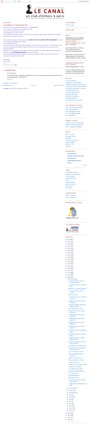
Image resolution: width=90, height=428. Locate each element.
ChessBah (68, 138)
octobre (71, 390)
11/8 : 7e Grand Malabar (72, 109)
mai (70, 401)
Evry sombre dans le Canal (75, 308)
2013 (69, 268)
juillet (70, 397)
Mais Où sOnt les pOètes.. (72, 96)
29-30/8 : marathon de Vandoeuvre (74, 125)
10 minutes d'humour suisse (73, 92)
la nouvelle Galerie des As (72, 90)
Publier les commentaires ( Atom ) (19, 88)
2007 (69, 415)
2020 (69, 252)
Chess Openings (72, 153)
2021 (69, 250)
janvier (71, 410)
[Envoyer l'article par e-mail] (15, 64)
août (70, 394)
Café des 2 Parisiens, (71, 41)
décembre (71, 279)
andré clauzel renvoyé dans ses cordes (76, 88)
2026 (69, 239)
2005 (69, 419)
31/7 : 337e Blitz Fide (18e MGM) (74, 107)
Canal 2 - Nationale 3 (71, 197)
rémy (67, 180)
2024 (69, 244)
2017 (69, 259)
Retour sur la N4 (72, 294)
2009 (69, 277)
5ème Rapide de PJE (73, 375)
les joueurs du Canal (71, 136)
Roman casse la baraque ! (75, 366)
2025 (69, 241)
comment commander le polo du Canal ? (76, 84)
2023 (69, 246)
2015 (69, 263)
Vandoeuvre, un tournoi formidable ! (77, 288)
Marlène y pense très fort (74, 357)
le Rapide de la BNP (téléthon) (76, 371)
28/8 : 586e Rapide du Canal (73, 111)
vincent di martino (70, 176)
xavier (82, 66)
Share (4, 63)
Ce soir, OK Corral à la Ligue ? (76, 351)
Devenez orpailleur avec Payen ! (76, 360)
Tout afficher (84, 165)
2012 (69, 270)
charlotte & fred (69, 144)
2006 (69, 417)
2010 (69, 274)
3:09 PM (9, 79)
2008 (69, 413)
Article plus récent (7, 85)
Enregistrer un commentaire (10, 83)
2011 (69, 272)
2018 (69, 257)
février (70, 408)
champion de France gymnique (73, 82)
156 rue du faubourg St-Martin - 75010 (75, 43)
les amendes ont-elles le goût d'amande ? (76, 86)
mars (70, 406)
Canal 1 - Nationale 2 (71, 195)
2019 (69, 255)
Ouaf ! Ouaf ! (69, 188)
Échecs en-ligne (70, 25)
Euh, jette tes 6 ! (72, 158)
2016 (69, 261)
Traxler (69, 163)
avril (70, 403)
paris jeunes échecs (71, 184)
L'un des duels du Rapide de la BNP (77, 364)
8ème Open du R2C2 (73, 377)
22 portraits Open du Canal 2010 (74, 100)
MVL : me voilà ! (70, 134)
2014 (69, 266)
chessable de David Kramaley (75, 156)
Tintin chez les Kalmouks (72, 140)
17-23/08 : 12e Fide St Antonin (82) (74, 123)
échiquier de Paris (70, 182)
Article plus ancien (58, 85)
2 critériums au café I (73, 362)
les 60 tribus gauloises (71, 98)
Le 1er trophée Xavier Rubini (75, 369)
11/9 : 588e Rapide (70, 115)
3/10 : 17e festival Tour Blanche (74, 127)
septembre (72, 392)
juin (70, 399)
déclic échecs (69, 186)
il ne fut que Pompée (71, 80)
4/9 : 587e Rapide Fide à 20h (73, 113)
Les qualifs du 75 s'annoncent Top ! (15, 25)
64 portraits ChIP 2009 (71, 94)
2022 (69, 248)
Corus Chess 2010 (73, 373)
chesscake (68, 146)
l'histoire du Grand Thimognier (73, 174)
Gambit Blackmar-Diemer (74, 160)
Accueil (33, 85)
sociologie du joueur (71, 178)
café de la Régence (70, 142)
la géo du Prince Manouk (72, 172)
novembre (71, 388)
